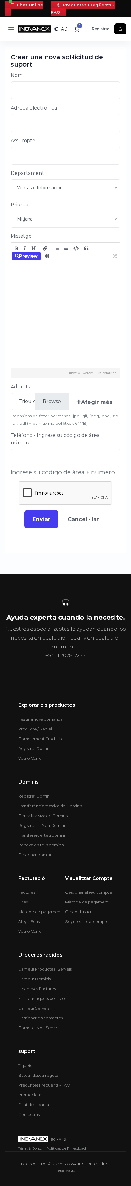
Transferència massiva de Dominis (50, 805)
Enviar (41, 519)
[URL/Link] (45, 248)
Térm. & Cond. (30, 1148)
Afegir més (96, 402)
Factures (26, 892)
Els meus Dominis (34, 978)
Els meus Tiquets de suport (43, 998)
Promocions (29, 1094)
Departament (27, 173)
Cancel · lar (83, 519)
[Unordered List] (57, 248)
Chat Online (29, 4)
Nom (17, 75)
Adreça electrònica (34, 108)
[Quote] (86, 248)
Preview (28, 256)
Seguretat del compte (87, 921)
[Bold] (16, 248)
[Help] (47, 256)
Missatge (21, 236)
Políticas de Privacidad (66, 1148)
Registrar (100, 29)
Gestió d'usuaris (79, 911)
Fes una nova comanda (40, 719)
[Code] (76, 248)
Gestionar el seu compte (88, 892)
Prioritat (20, 204)
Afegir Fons (29, 921)
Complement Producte (41, 738)
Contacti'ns (29, 1114)
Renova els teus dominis (40, 844)
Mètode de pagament (40, 911)
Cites (23, 901)
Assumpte (23, 140)
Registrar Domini (34, 748)
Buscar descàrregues (38, 1075)
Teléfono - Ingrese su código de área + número (57, 438)
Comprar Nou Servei (38, 1027)
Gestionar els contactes (40, 1017)
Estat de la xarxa (33, 1104)
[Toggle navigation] (11, 29)
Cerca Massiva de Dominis (43, 815)
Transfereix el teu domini (41, 835)
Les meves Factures (36, 988)
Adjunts (20, 387)
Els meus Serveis (33, 1008)
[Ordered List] (66, 248)
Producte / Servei (35, 728)
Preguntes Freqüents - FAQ (83, 8)
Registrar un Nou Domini (41, 825)
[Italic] (25, 248)
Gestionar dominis (35, 854)
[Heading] (33, 248)
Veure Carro (30, 758)
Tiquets (25, 1065)
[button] (61, 29)
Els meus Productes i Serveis (44, 969)
